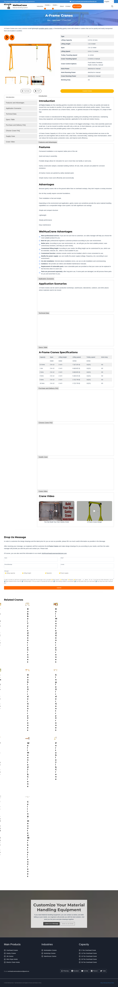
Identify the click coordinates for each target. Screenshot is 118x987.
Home (48, 20)
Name (5, 557)
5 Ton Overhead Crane (88, 950)
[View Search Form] (112, 6)
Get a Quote (77, 6)
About (62, 6)
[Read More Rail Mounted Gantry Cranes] (27, 604)
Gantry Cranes (56, 20)
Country (62, 564)
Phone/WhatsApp (8, 564)
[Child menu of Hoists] (53, 9)
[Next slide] (12, 38)
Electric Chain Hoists (13, 962)
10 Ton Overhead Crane (89, 953)
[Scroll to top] (114, 982)
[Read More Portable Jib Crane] (27, 738)
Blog (102, 982)
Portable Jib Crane (27, 761)
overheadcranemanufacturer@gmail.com (18, 971)
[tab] (20, 97)
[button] (10, 80)
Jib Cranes (9, 956)
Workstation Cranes (50, 950)
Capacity (84, 944)
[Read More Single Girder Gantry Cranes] (27, 670)
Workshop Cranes (49, 953)
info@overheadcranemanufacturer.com (54, 553)
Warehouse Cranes (50, 956)
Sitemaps (105, 982)
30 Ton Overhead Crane (89, 959)
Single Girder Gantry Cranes (27, 702)
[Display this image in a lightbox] (31, 58)
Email (62, 557)
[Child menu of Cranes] (45, 9)
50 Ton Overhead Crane (89, 962)
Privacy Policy (111, 982)
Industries (40, 6)
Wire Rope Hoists (12, 959)
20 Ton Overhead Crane (89, 956)
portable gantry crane (45, 28)
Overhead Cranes (12, 950)
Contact (67, 6)
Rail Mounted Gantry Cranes (27, 635)
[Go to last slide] (6, 38)
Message (6, 571)
